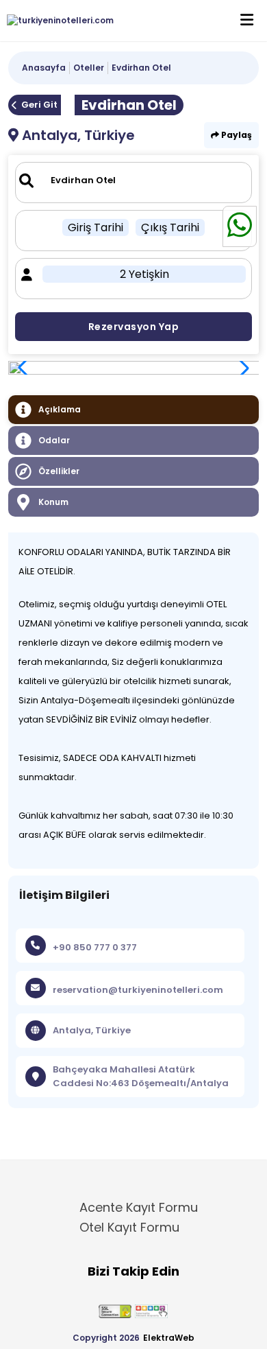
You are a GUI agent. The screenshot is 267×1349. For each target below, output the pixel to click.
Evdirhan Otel (141, 67)
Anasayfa (44, 67)
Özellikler (58, 471)
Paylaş (235, 135)
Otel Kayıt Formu (129, 1227)
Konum (53, 502)
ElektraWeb (168, 1338)
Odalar (54, 440)
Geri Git (39, 104)
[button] (241, 368)
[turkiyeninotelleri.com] (57, 20)
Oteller (88, 67)
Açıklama (59, 409)
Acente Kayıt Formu (138, 1207)
